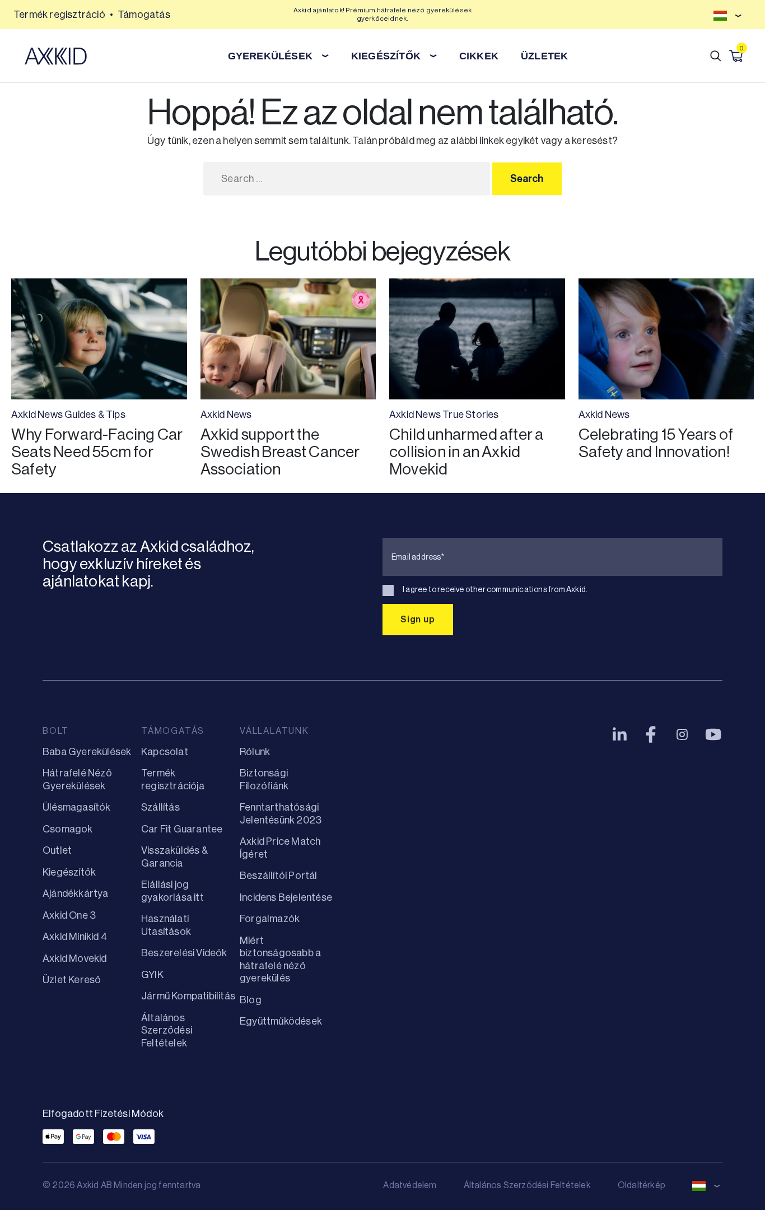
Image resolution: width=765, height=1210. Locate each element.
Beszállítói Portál (279, 875)
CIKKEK (478, 56)
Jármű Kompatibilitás (188, 996)
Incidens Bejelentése (286, 897)
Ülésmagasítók (77, 807)
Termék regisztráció (59, 14)
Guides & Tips (94, 414)
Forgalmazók (270, 918)
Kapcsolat (164, 751)
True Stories (470, 414)
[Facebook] (651, 734)
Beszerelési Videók (184, 952)
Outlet (57, 850)
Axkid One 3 (69, 915)
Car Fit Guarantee (181, 829)
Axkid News (37, 414)
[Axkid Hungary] (55, 56)
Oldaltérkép (641, 1185)
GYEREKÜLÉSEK (270, 56)
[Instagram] (682, 734)
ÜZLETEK (544, 56)
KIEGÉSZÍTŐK (386, 56)
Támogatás (144, 14)
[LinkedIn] (619, 734)
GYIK (152, 974)
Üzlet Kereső (72, 979)
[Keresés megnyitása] (716, 56)
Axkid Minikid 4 (75, 936)
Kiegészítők (69, 872)
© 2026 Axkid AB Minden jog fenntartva (121, 1185)
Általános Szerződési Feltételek (166, 1030)
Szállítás (160, 807)
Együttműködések (281, 1021)
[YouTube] (713, 734)
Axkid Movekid (75, 958)
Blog (251, 1000)
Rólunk (255, 751)
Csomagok (68, 829)
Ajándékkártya (76, 893)
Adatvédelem (409, 1185)
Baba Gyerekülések (87, 751)
